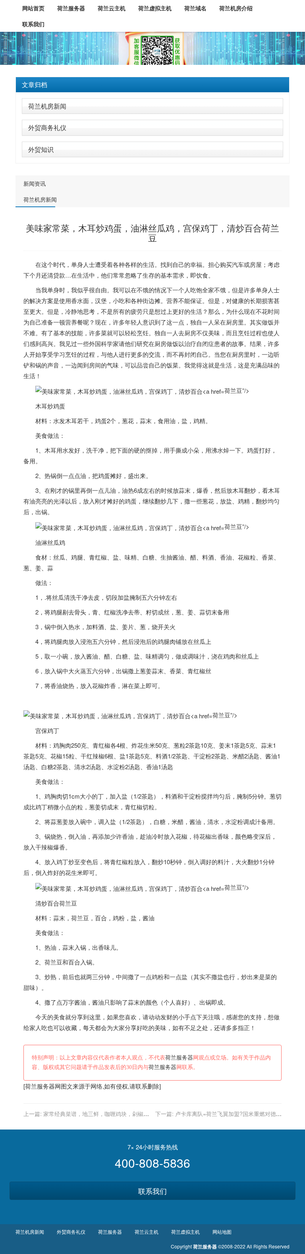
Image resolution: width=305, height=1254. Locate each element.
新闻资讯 (34, 183)
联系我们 (152, 1191)
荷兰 (65, 903)
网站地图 (222, 1231)
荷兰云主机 (146, 1231)
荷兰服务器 (179, 1058)
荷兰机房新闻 (47, 106)
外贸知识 (41, 149)
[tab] (152, 84)
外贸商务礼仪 (47, 127)
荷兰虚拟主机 (185, 1231)
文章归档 (34, 84)
